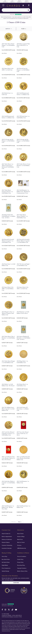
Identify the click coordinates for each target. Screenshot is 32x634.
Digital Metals (5, 565)
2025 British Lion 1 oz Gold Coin (7, 93)
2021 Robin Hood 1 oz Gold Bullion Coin (22, 385)
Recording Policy (21, 565)
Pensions (19, 545)
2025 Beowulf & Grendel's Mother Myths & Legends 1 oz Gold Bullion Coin (23, 241)
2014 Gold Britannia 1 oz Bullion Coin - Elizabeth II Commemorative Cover (23, 191)
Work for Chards (21, 542)
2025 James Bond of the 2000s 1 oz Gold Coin (7, 69)
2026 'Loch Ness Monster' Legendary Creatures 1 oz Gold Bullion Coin (8, 433)
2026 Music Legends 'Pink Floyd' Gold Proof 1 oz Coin (23, 45)
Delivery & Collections (7, 539)
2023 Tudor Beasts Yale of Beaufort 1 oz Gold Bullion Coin (8, 338)
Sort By (8, 28)
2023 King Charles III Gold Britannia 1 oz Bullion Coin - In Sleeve (8, 216)
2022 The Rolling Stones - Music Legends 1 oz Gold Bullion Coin (8, 409)
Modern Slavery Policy (22, 571)
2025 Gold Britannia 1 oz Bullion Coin (23, 482)
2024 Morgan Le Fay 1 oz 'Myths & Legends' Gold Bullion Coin (8, 313)
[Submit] (28, 10)
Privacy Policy (20, 562)
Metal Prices (20, 539)
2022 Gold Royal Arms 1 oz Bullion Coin (23, 506)
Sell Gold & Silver (6, 562)
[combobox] (16, 10)
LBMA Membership (21, 548)
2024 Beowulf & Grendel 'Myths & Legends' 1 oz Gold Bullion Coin (8, 241)
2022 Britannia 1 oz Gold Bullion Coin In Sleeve (23, 312)
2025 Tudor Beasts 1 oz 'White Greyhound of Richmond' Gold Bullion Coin (8, 166)
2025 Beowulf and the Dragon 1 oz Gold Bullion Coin (23, 70)
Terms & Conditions (21, 556)
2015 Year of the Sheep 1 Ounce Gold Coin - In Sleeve (23, 433)
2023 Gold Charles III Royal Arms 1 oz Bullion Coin (23, 409)
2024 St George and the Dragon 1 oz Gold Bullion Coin (23, 141)
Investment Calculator (7, 548)
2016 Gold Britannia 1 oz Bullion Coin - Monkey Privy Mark (8, 507)
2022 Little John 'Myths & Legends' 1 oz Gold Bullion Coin (8, 483)
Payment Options (6, 542)
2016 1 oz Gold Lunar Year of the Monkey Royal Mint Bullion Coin (23, 458)
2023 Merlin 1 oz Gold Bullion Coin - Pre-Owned (8, 385)
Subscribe (16, 582)
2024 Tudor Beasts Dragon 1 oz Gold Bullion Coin (8, 361)
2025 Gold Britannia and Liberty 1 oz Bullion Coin (23, 93)
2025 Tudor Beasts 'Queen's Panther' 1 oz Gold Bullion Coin (22, 216)
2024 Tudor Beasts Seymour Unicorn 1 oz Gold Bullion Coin (7, 191)
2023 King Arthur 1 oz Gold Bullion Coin (22, 361)
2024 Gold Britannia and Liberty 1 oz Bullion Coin (8, 117)
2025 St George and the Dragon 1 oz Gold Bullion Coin (8, 141)
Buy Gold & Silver (6, 559)
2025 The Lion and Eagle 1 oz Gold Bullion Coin (23, 264)
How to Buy (4, 556)
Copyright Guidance (21, 568)
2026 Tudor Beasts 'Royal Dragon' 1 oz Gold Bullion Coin (8, 45)
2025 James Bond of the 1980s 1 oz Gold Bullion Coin (7, 288)
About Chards (20, 533)
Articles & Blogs (20, 536)
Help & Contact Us (6, 533)
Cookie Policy (20, 559)
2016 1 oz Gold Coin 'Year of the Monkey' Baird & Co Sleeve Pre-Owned (8, 458)
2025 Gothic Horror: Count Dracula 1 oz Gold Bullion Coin (23, 165)
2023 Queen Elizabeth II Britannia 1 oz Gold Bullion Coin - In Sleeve (23, 338)
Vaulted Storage (5, 571)
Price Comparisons (6, 568)
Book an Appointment (7, 536)
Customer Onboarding (7, 545)
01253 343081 (6, 614)
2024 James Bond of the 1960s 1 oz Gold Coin (22, 287)
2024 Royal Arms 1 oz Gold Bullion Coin (8, 264)
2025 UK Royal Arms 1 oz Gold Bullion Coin (23, 117)
